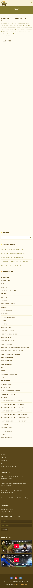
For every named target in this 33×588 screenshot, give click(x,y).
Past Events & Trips (8, 394)
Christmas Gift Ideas (8, 290)
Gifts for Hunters (7, 330)
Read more (7, 41)
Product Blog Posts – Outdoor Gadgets (15, 417)
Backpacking (5, 280)
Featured (4, 314)
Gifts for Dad (6, 327)
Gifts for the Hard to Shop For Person (15, 347)
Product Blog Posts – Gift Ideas (12, 407)
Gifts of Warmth (7, 357)
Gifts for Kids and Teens (10, 334)
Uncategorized (6, 437)
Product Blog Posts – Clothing (12, 401)
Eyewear (4, 307)
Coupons (4, 300)
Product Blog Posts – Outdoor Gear (14, 421)
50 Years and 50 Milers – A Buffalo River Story (14, 261)
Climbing (4, 294)
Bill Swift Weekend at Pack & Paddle (12, 257)
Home (3, 454)
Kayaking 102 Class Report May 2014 (15, 19)
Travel (3, 434)
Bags (2, 284)
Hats (2, 367)
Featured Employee (8, 317)
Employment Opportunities (9, 466)
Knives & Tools (6, 381)
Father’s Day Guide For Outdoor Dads (12, 266)
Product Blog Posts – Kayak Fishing (13, 411)
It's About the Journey (9, 374)
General (4, 324)
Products (4, 424)
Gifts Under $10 (6, 360)
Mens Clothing (6, 384)
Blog (2, 463)
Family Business (6, 310)
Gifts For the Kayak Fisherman (12, 354)
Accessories (5, 277)
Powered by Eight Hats (20, 584)
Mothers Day (5, 387)
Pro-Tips (4, 397)
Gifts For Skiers (6, 344)
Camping (4, 287)
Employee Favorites (8, 304)
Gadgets (4, 320)
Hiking (3, 371)
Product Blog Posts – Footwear (12, 404)
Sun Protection (6, 431)
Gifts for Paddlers (7, 340)
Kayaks (3, 377)
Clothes (4, 297)
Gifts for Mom (6, 337)
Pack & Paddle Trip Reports (10, 391)
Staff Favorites (6, 427)
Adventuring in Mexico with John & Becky (13, 253)
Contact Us (4, 460)
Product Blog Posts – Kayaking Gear (14, 414)
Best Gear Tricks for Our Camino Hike (12, 249)
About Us (3, 457)
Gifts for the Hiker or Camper (12, 350)
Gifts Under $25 (6, 364)
